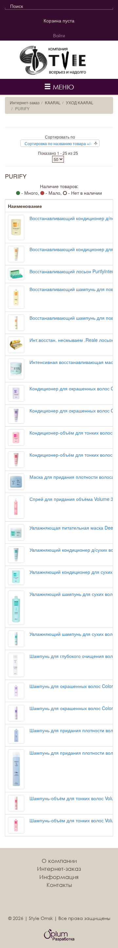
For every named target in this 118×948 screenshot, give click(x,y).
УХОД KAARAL (79, 102)
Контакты (59, 884)
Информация (59, 876)
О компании (59, 860)
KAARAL (53, 102)
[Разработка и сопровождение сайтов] (59, 935)
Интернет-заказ (25, 102)
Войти (59, 35)
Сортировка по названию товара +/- (58, 143)
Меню (62, 87)
